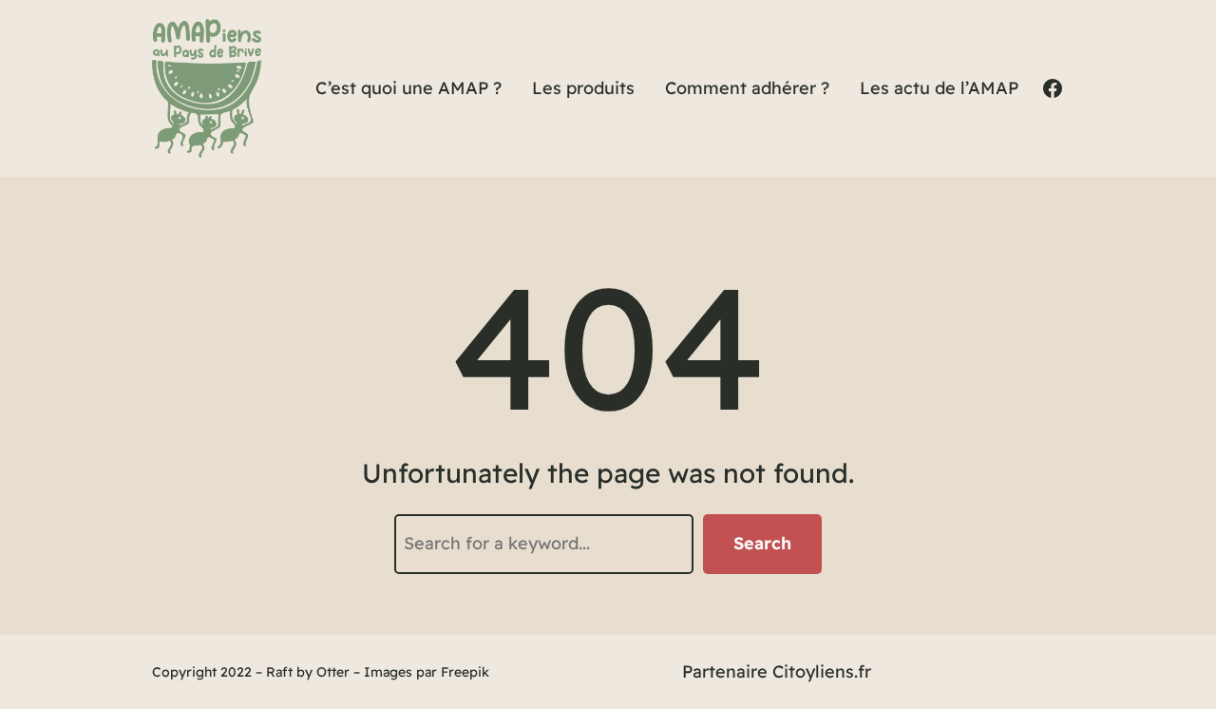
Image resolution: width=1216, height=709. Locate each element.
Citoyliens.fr (821, 671)
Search (762, 543)
